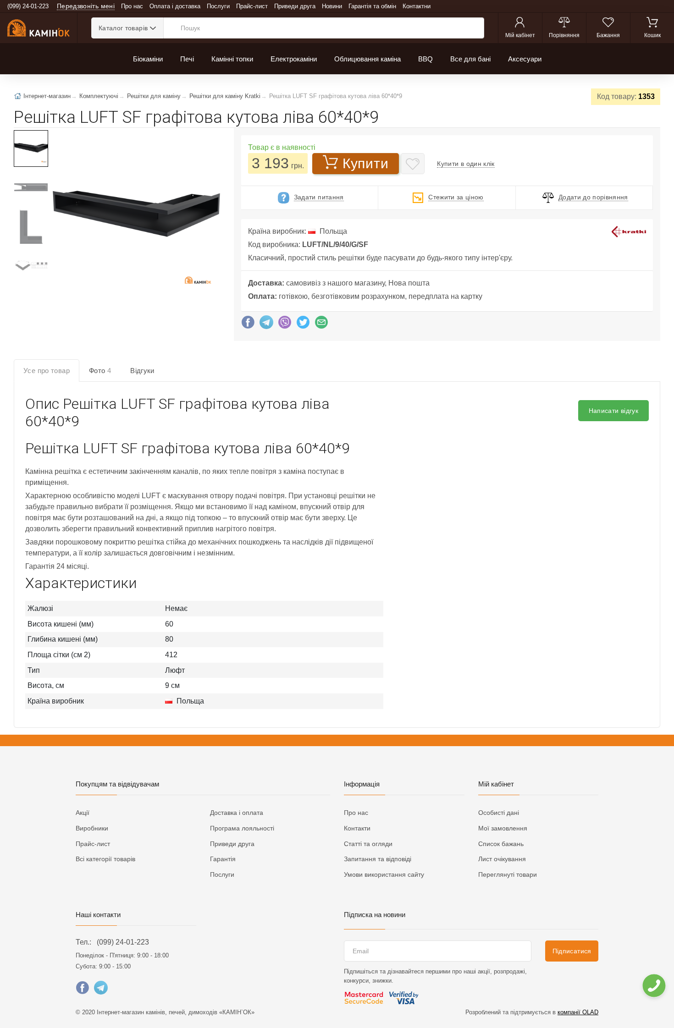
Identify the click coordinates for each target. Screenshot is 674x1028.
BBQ (425, 59)
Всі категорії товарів (105, 859)
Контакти (357, 828)
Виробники (92, 828)
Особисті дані (498, 812)
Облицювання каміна (367, 59)
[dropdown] (653, 985)
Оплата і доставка (174, 6)
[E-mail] (321, 324)
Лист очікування (502, 859)
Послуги (218, 6)
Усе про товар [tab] (46, 370)
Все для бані (470, 59)
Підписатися (571, 951)
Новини (332, 6)
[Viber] (285, 324)
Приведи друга (294, 6)
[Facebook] (248, 324)
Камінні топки (232, 59)
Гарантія (223, 859)
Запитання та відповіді (377, 859)
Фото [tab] (100, 370)
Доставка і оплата (236, 812)
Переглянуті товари (507, 874)
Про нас (132, 6)
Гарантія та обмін (372, 6)
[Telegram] (266, 324)
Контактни (417, 6)
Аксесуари (524, 59)
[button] (135, 214)
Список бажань (501, 843)
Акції (82, 812)
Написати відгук (613, 410)
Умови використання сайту (384, 874)
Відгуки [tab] (142, 370)
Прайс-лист (252, 6)
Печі (187, 59)
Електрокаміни (294, 59)
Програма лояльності (242, 828)
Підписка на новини (374, 914)
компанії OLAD (578, 1012)
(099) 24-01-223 (123, 942)
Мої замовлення (502, 828)
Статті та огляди (368, 843)
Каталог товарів (123, 28)
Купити (365, 163)
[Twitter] (303, 324)
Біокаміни (148, 59)
